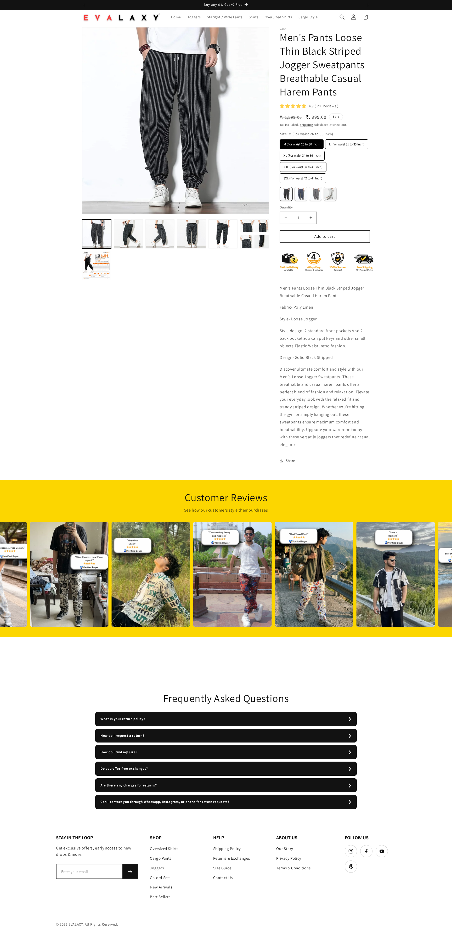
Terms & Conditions (293, 867)
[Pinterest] (351, 866)
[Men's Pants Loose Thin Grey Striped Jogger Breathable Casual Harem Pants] (315, 194)
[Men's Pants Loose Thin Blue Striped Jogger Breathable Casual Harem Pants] (300, 194)
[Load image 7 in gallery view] (96, 265)
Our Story (284, 848)
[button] (342, 17)
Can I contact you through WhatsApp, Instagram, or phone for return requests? (164, 802)
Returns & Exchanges (231, 858)
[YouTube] (382, 851)
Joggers (157, 867)
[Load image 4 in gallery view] (191, 233)
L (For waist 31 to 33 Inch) (346, 142)
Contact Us (223, 877)
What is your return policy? (122, 719)
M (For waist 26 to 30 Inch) (301, 142)
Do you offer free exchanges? (124, 768)
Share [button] (290, 460)
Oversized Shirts (164, 848)
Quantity (286, 207)
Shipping (306, 125)
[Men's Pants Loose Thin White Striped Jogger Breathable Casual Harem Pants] (330, 194)
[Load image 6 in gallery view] (254, 233)
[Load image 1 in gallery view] (96, 233)
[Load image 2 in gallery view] (128, 233)
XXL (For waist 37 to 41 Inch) (303, 165)
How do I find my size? (118, 752)
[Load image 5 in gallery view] (223, 233)
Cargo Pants (160, 858)
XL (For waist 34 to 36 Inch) (302, 154)
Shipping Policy (227, 848)
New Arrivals (161, 887)
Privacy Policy (288, 858)
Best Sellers (160, 896)
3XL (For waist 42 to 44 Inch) (303, 176)
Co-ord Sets (160, 877)
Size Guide (222, 867)
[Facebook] (366, 851)
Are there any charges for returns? (128, 785)
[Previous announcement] (84, 5)
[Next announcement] (368, 5)
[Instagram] (351, 851)
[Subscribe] (130, 871)
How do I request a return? (122, 735)
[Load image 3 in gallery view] (159, 233)
